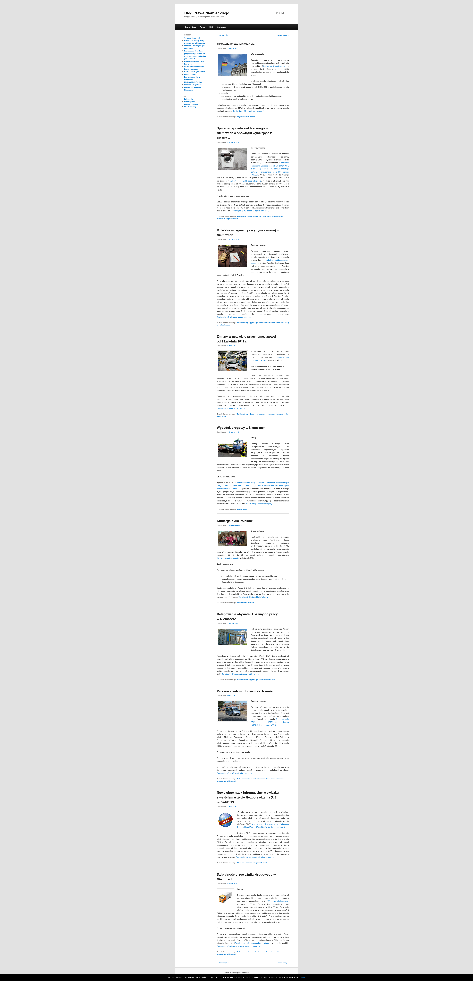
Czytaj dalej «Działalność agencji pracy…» (234, 317)
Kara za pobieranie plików (194, 61)
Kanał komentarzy (191, 104)
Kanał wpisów (189, 101)
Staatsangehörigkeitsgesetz (274, 66)
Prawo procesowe (191, 69)
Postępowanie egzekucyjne (194, 71)
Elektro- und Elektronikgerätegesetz (246, 180)
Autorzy (203, 27)
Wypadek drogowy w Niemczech (241, 427)
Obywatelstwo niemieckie (236, 44)
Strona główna (190, 27)
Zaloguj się (188, 99)
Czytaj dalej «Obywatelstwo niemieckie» (249, 111)
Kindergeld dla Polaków (235, 520)
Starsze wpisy (222, 35)
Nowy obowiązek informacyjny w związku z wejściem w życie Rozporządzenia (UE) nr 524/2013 (248, 797)
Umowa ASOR (270, 725)
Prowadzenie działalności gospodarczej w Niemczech (256, 216)
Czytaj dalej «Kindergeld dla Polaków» (253, 597)
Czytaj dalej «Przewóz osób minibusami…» (234, 773)
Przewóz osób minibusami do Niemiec (245, 691)
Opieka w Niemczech (192, 38)
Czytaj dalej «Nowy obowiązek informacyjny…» (255, 857)
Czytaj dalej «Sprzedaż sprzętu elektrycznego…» (253, 210)
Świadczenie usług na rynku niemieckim (251, 779)
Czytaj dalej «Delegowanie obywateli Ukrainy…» (240, 674)
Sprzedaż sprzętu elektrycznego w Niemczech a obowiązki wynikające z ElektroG (244, 133)
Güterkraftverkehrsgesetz (278, 901)
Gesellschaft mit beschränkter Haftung (252, 943)
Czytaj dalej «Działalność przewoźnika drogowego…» (238, 946)
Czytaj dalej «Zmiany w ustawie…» (231, 408)
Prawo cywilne (242, 509)
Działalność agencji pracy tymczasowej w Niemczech (256, 323)
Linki (211, 27)
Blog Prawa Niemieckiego (206, 13)
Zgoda (302, 977)
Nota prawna (221, 27)
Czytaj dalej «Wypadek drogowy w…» (261, 503)
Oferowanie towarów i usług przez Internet (252, 863)
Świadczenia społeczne (193, 84)
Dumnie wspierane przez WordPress (236, 972)
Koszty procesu (190, 74)
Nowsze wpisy (283, 35)
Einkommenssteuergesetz (228, 558)
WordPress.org (190, 107)
